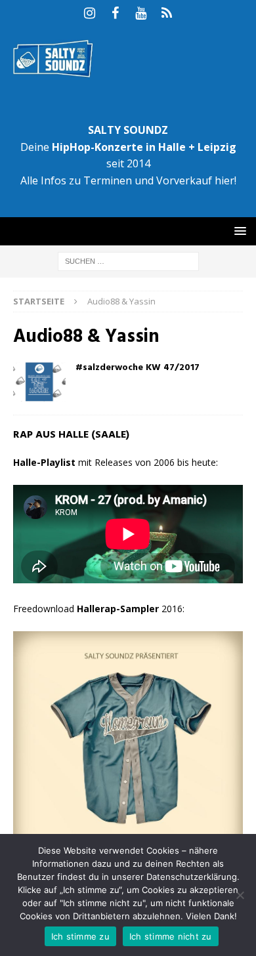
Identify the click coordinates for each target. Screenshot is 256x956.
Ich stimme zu (80, 936)
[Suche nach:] (128, 260)
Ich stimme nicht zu (170, 936)
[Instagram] (89, 13)
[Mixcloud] (166, 13)
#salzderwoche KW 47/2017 (137, 367)
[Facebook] (115, 13)
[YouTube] (140, 13)
